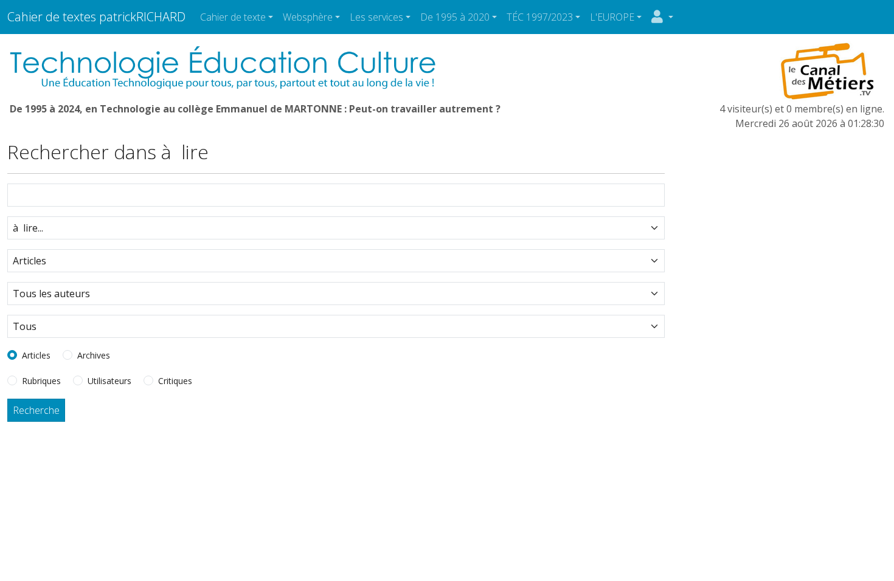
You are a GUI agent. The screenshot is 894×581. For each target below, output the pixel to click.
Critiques (175, 381)
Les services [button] (376, 17)
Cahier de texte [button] (233, 17)
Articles (36, 355)
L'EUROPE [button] (612, 17)
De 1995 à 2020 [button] (455, 17)
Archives (93, 355)
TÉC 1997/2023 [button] (540, 17)
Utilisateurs (109, 381)
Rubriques (41, 381)
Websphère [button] (308, 17)
